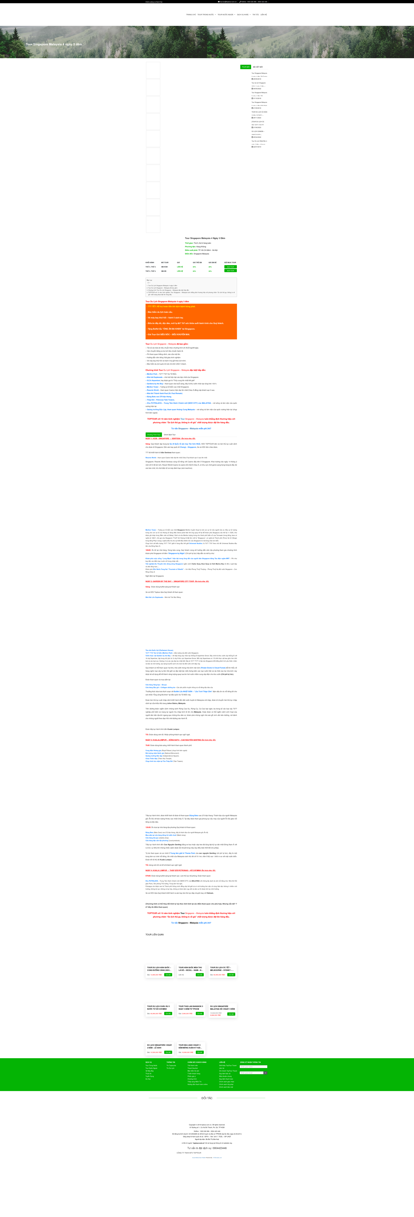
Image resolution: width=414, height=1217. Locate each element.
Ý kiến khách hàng (194, 1073)
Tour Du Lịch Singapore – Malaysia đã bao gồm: (163, 288)
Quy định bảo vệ (224, 1073)
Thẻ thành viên (193, 1065)
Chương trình (192, 1079)
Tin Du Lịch (170, 1068)
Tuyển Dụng (150, 1076)
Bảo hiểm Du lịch (193, 1071)
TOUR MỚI (245, 67)
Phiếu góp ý (192, 1076)
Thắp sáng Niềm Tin (195, 1081)
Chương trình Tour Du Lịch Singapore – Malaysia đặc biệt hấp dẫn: (168, 290)
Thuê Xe (148, 1073)
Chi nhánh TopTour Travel (228, 1071)
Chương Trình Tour (153, 435)
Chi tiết (168, 975)
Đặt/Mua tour (230, 262)
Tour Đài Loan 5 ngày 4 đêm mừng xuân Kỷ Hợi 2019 (189, 1046)
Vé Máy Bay (150, 1071)
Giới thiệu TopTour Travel (227, 1065)
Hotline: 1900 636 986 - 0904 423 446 (254, 2)
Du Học (148, 1079)
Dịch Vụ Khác (243, 14)
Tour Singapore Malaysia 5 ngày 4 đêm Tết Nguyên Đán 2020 (259, 95)
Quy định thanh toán (226, 1079)
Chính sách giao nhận (226, 1081)
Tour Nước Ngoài (225, 14)
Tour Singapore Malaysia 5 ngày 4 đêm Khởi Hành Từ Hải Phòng (259, 105)
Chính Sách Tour (170, 435)
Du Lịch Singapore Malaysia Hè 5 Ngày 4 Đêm (222, 1007)
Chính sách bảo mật (226, 1087)
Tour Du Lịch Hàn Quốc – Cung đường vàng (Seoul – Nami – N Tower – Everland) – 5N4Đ (159, 968)
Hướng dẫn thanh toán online (198, 1084)
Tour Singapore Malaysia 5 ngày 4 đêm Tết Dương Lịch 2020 (259, 76)
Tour (182, 418)
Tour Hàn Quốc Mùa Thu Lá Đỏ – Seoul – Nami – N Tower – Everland (190, 968)
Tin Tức (255, 14)
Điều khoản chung (225, 1076)
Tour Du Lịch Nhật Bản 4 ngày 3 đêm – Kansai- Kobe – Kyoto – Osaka (259, 144)
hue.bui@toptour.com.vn (228, 2)
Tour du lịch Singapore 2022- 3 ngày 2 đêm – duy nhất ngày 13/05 (259, 86)
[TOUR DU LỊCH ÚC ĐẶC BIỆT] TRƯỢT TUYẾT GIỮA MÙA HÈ (259, 125)
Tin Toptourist (171, 1065)
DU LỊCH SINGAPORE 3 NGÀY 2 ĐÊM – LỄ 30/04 (159, 1046)
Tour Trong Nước (206, 14)
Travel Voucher (193, 1068)
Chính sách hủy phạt (226, 1084)
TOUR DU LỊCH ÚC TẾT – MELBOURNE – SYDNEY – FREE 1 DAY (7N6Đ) (221, 968)
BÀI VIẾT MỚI (258, 67)
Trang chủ (191, 14)
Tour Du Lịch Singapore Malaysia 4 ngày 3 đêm (162, 285)
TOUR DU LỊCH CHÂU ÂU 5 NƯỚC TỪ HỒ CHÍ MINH (158, 1007)
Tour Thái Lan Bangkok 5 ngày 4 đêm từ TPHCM (191, 1007)
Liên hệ (264, 14)
